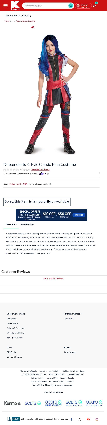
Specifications (27, 224)
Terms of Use (51, 378)
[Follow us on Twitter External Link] (80, 419)
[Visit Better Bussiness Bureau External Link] (14, 418)
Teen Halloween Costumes (25, 21)
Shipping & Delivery (15, 333)
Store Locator (69, 352)
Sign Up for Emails (15, 337)
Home (7, 21)
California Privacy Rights (73, 371)
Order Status (12, 323)
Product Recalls (67, 378)
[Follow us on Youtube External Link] (88, 419)
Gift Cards (68, 318)
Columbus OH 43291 (19, 184)
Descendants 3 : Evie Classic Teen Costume (39, 164)
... (12, 21)
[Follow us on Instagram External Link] (96, 419)
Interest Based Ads (57, 374)
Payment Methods (75, 374)
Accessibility (54, 371)
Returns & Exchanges (16, 328)
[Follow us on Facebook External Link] (71, 419)
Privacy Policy (37, 378)
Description (11, 224)
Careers (43, 371)
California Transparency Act (34, 374)
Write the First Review (40, 170)
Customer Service (16, 313)
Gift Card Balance (14, 357)
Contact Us (11, 318)
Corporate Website (28, 371)
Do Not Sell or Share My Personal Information (52, 385)
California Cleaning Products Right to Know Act (52, 381)
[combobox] (48, 6)
